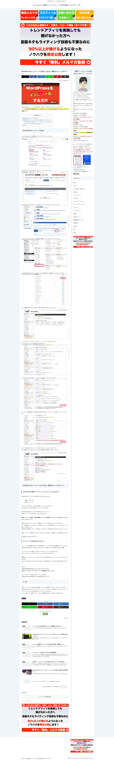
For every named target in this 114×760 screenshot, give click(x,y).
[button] (65, 76)
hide (39, 115)
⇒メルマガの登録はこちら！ (80, 165)
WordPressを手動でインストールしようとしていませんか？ (38, 121)
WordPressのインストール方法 (29, 118)
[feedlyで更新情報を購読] (44, 614)
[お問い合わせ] (66, 15)
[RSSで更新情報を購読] (46, 614)
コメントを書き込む (45, 696)
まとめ (24, 125)
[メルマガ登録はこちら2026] (29, 15)
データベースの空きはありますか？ (33, 123)
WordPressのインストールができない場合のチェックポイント (36, 120)
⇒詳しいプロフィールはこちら (80, 140)
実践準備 (24, 598)
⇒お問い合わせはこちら (79, 169)
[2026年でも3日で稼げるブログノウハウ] (85, 15)
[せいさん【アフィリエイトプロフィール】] (48, 15)
